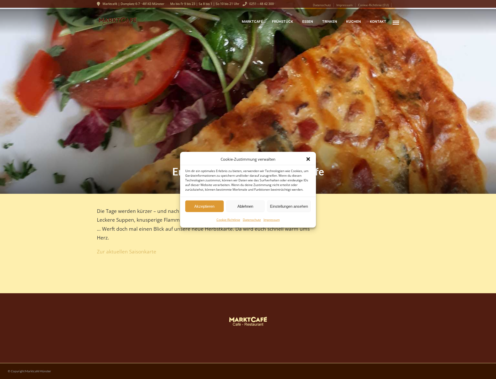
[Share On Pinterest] (29, 367)
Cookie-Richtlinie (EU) (373, 5)
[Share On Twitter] (20, 367)
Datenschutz (252, 219)
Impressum (272, 219)
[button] (308, 159)
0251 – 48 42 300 (261, 4)
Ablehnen (245, 206)
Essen (307, 21)
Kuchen (353, 21)
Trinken (329, 21)
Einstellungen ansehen (289, 206)
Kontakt (378, 21)
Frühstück (282, 21)
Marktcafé (252, 21)
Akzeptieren (204, 206)
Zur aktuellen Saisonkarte (126, 251)
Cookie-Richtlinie (228, 219)
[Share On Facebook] (12, 367)
